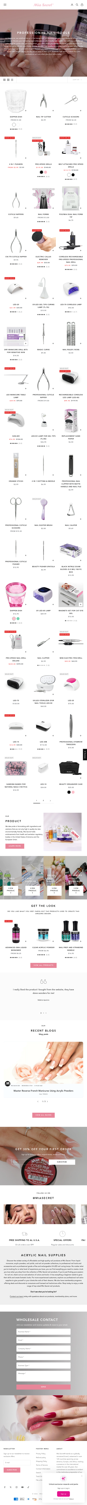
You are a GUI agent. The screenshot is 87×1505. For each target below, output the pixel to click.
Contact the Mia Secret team (31, 51)
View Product (11, 890)
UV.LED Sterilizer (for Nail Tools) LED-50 (43, 702)
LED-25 (71, 700)
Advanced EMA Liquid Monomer (16, 949)
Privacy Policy (41, 1453)
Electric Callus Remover (43, 258)
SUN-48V (16, 436)
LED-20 (16, 304)
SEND (43, 1387)
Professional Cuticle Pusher (16, 563)
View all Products (43, 965)
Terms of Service (42, 1465)
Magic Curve (43, 349)
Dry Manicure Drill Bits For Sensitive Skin (16, 351)
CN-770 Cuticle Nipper (16, 257)
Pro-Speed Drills (43, 164)
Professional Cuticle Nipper (43, 396)
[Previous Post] (39, 1101)
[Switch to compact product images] (12, 80)
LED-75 (16, 700)
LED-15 (16, 742)
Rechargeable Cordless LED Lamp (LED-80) (71, 396)
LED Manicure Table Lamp (16, 396)
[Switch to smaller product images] (8, 80)
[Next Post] (48, 1101)
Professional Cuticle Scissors (16, 526)
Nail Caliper (71, 525)
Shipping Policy (41, 1461)
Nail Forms (43, 214)
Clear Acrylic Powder (43, 947)
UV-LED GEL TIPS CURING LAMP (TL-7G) (43, 306)
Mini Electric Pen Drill (71, 658)
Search (38, 1472)
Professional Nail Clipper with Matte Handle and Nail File (71, 484)
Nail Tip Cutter (43, 117)
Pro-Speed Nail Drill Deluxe (16, 659)
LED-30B (43, 742)
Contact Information (43, 1469)
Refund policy (41, 1457)
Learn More (15, 846)
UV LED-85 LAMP (43, 610)
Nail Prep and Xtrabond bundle (71, 949)
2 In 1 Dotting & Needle (43, 481)
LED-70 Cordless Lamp (71, 304)
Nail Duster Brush (43, 525)
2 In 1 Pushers (16, 164)
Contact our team (17, 1296)
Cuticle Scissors (71, 117)
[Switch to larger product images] (4, 80)
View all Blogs (44, 1115)
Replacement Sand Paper (71, 437)
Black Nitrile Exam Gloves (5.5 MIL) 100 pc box (71, 569)
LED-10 (43, 784)
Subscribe (62, 1162)
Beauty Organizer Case (71, 784)
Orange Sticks (16, 481)
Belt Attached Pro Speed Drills (71, 165)
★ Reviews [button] (85, 754)
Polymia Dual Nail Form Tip (71, 215)
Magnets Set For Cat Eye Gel (71, 612)
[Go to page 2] (50, 800)
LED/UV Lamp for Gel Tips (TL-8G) (43, 437)
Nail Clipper (43, 658)
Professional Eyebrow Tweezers (71, 743)
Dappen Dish (16, 117)
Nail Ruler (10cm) (71, 349)
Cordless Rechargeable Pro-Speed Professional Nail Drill (71, 260)
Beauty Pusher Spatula (43, 566)
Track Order (40, 1476)
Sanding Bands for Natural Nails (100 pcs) (16, 785)
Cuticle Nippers (16, 214)
